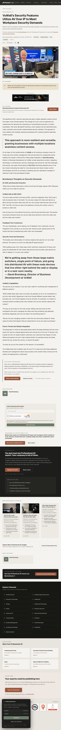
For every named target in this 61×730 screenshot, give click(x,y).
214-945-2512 (10, 422)
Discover (28, 2)
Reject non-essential (16, 721)
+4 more (12, 39)
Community (44, 2)
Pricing (51, 2)
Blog (55, 2)
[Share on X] (15, 43)
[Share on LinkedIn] (18, 43)
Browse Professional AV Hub (49, 545)
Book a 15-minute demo (13, 690)
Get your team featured (12, 378)
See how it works (27, 378)
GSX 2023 (31, 165)
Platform (23, 2)
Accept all (16, 717)
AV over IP (21, 127)
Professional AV (8, 12)
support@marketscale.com (21, 422)
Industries (35, 2)
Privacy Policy (16, 707)
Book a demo (53, 109)
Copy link (10, 42)
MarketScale (23, 32)
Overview (17, 2)
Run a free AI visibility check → (15, 443)
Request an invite (12, 470)
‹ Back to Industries (7, 8)
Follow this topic (30, 425)
